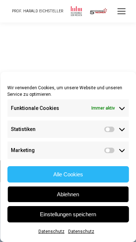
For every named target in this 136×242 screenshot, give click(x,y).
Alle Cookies (68, 174)
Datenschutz (51, 231)
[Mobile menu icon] (121, 11)
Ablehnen (68, 194)
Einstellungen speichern (68, 214)
